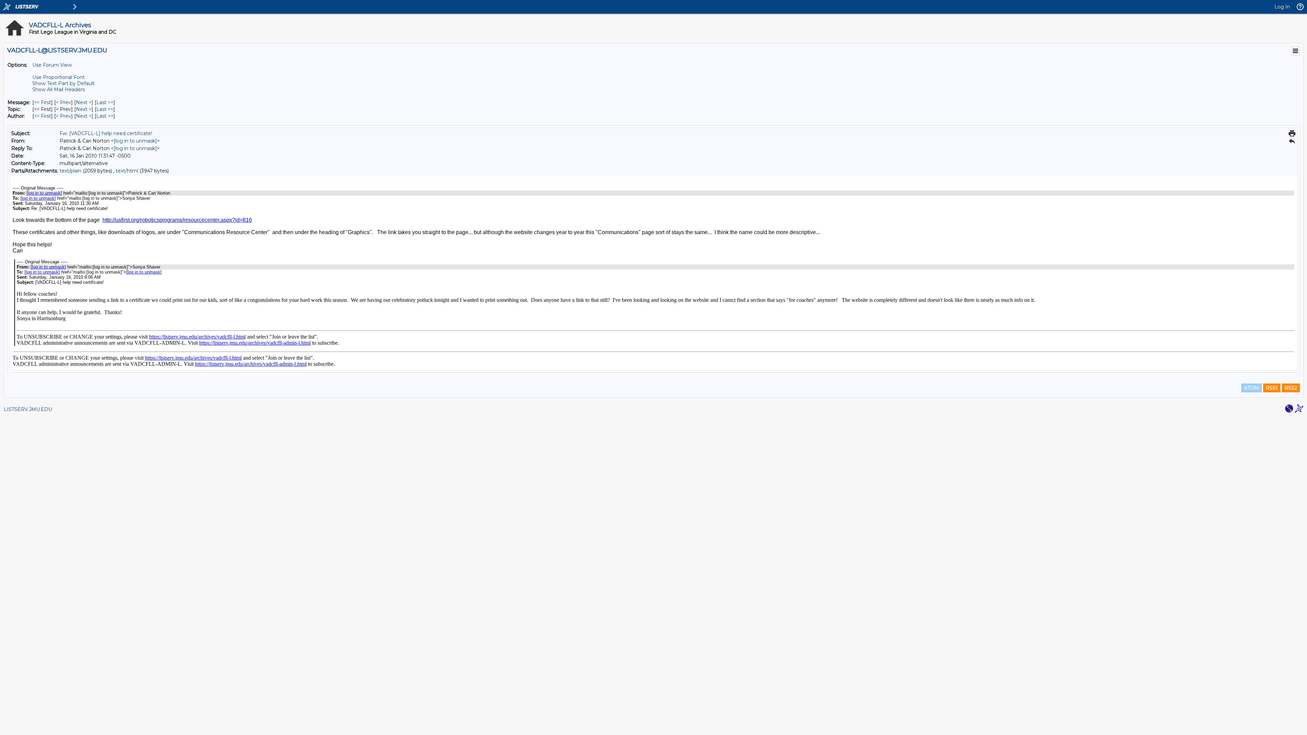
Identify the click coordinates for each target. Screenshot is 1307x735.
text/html (127, 171)
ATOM (1251, 388)
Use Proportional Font (58, 77)
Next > (84, 102)
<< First (42, 102)
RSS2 (1291, 388)
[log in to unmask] (135, 141)
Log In (1282, 7)
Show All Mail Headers (58, 89)
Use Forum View (52, 65)
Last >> (104, 102)
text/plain (70, 171)
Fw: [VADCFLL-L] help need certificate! (106, 133)
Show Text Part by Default (63, 83)
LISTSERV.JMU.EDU (28, 409)
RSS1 (1272, 388)
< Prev (63, 102)
